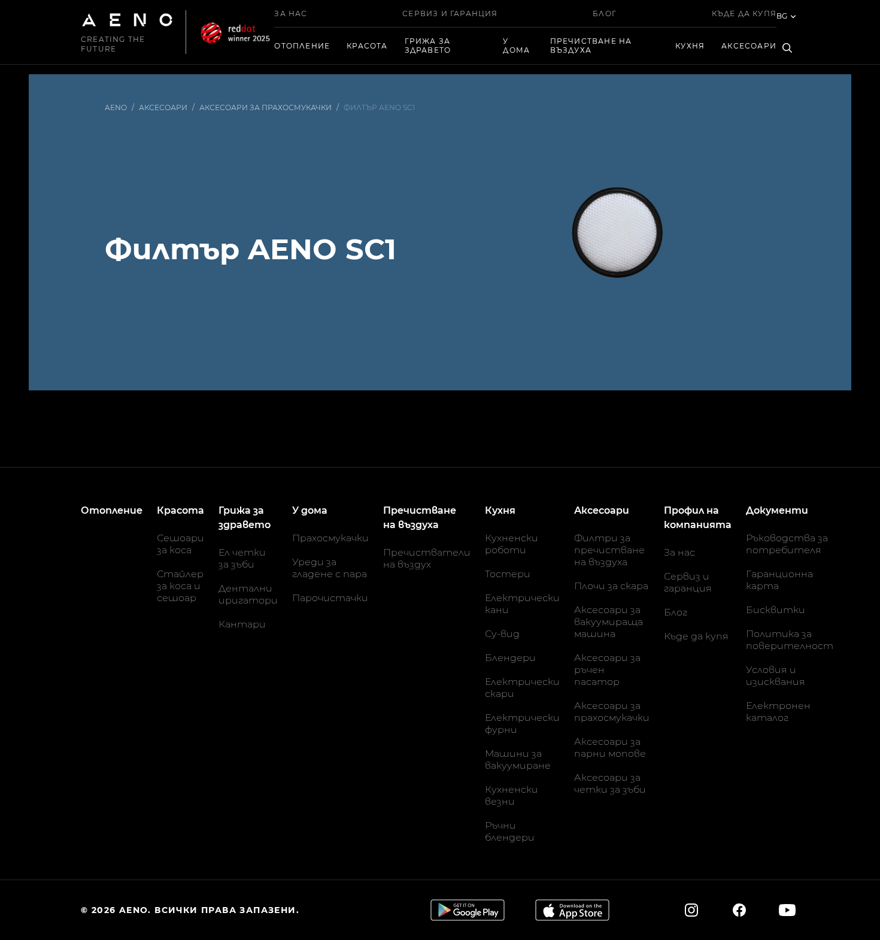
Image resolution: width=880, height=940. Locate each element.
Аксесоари (748, 45)
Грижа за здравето (428, 45)
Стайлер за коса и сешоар (180, 586)
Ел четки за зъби (242, 558)
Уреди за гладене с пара (329, 568)
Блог (605, 13)
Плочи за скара (611, 586)
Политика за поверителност (789, 639)
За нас (290, 13)
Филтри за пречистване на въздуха (609, 550)
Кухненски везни (511, 795)
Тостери (507, 574)
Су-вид (502, 633)
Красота (367, 45)
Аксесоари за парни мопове (610, 747)
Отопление (302, 45)
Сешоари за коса (180, 544)
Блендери (510, 657)
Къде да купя (744, 13)
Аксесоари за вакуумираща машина (608, 621)
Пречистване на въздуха (591, 45)
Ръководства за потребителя (787, 544)
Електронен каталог (778, 711)
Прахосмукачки (330, 538)
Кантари (242, 624)
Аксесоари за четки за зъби (610, 783)
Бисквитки (775, 609)
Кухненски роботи (511, 544)
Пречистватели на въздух (427, 558)
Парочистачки (330, 598)
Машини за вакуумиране (518, 759)
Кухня (690, 45)
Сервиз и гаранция (449, 13)
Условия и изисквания (775, 675)
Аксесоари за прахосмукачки (612, 711)
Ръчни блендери (510, 831)
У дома (516, 45)
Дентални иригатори (248, 594)
